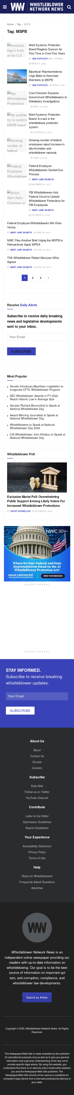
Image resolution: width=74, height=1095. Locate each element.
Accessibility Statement (37, 846)
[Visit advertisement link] (37, 553)
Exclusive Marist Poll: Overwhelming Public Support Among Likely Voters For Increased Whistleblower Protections (36, 501)
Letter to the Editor (37, 816)
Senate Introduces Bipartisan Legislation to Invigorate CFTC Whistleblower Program (36, 388)
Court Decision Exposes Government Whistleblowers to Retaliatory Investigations (48, 97)
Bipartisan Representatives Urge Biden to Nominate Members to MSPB (45, 75)
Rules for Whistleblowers (37, 876)
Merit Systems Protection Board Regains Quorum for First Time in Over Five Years (47, 49)
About (37, 750)
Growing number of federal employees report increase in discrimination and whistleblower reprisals (47, 146)
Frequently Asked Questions (37, 882)
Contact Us (37, 756)
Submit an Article (37, 997)
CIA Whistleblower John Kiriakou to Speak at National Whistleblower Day (37, 436)
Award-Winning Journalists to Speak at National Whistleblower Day (34, 416)
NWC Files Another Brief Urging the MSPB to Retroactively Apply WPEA (35, 242)
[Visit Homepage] (37, 6)
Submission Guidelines (37, 822)
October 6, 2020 (43, 511)
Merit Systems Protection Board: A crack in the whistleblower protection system (44, 120)
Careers (37, 768)
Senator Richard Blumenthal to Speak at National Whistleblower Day (35, 407)
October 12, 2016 (40, 215)
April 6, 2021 (58, 85)
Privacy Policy (37, 852)
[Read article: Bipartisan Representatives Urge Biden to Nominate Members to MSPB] (17, 76)
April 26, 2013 (43, 267)
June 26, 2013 (43, 232)
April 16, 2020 (40, 106)
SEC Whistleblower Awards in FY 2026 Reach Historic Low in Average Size (34, 397)
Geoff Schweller (20, 511)
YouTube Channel (37, 798)
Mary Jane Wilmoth (43, 179)
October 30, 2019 (42, 132)
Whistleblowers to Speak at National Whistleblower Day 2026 (32, 426)
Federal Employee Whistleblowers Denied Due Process (46, 170)
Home (10, 24)
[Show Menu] (5, 6)
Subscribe (21, 351)
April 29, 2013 (43, 249)
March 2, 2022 (38, 63)
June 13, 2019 (40, 157)
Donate (37, 762)
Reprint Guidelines (37, 828)
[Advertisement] (37, 622)
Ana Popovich (40, 58)
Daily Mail (37, 786)
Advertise (37, 888)
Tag (19, 24)
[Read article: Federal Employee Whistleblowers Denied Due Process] (17, 171)
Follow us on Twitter (37, 792)
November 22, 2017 (41, 184)
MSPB (27, 24)
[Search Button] (69, 6)
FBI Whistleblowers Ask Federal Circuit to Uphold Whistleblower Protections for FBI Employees (47, 198)
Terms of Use (37, 858)
